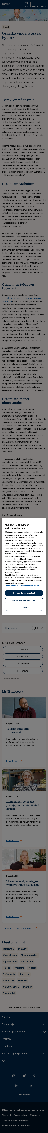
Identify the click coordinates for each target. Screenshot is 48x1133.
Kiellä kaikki (24, 608)
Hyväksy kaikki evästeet (24, 593)
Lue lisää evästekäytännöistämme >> (22, 586)
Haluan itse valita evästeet (24, 600)
